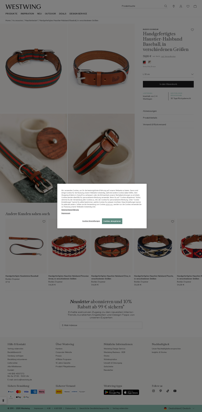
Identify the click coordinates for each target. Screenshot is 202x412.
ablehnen (109, 204)
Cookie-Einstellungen (91, 221)
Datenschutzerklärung (70, 210)
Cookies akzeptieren (112, 221)
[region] (102, 206)
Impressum (65, 213)
